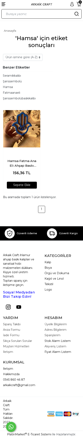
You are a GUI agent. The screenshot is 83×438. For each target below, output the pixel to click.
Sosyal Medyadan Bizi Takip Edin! (19, 294)
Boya (48, 267)
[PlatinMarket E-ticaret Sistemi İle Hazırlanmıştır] (33, 414)
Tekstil (49, 284)
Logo (48, 289)
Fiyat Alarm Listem (58, 352)
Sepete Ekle (21, 185)
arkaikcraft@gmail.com (19, 385)
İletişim (8, 368)
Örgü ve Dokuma (57, 273)
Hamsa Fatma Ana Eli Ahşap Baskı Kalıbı (21, 163)
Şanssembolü (12, 81)
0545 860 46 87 (14, 379)
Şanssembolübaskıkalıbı (19, 98)
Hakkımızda (11, 374)
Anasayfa (10, 30)
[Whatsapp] (11, 427)
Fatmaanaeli (11, 92)
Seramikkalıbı (12, 75)
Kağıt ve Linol (54, 278)
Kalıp (48, 262)
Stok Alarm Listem (58, 341)
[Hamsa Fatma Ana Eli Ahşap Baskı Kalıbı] (21, 128)
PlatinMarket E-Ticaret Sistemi (29, 434)
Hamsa (8, 87)
